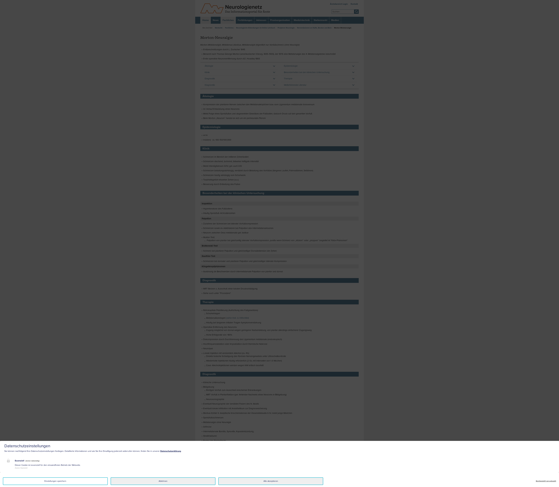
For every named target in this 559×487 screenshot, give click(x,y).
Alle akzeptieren (270, 481)
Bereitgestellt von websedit (546, 481)
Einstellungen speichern (55, 481)
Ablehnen (163, 481)
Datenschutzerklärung (170, 451)
